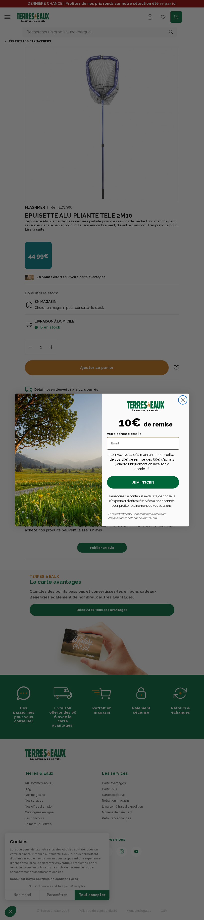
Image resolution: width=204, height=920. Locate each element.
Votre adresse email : (124, 434)
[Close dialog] (182, 400)
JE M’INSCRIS (143, 482)
